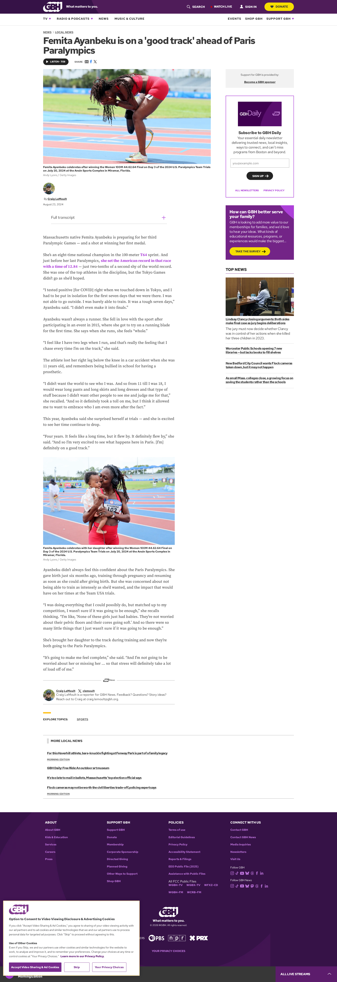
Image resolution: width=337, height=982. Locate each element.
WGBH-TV (175, 885)
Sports (82, 719)
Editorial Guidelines (181, 837)
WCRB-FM (194, 892)
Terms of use (176, 830)
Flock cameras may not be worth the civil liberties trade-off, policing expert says (101, 787)
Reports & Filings (179, 859)
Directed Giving (117, 859)
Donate (282, 7)
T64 (143, 255)
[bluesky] (247, 873)
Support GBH (278, 19)
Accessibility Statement (184, 852)
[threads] (252, 873)
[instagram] (232, 873)
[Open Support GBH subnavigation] (293, 19)
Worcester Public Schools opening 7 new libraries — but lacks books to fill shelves (254, 350)
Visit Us (235, 859)
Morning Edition (58, 759)
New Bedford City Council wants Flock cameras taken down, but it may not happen (259, 365)
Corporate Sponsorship (122, 852)
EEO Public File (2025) (183, 866)
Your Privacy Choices (168, 951)
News (104, 19)
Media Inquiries (240, 844)
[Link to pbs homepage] (156, 938)
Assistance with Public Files (186, 873)
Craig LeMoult (57, 199)
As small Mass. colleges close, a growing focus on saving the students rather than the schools (259, 380)
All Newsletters (247, 190)
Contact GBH (239, 830)
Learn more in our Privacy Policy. (82, 956)
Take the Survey (248, 251)
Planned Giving (117, 866)
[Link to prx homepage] (199, 938)
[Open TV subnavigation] (50, 19)
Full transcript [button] (63, 217)
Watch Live (223, 7)
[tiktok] (237, 873)
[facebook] (257, 873)
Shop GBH (254, 19)
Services (50, 844)
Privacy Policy (274, 190)
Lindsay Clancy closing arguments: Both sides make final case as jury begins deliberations (257, 321)
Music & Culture (129, 19)
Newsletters (238, 852)
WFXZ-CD (211, 885)
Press (48, 859)
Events (234, 19)
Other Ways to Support (122, 873)
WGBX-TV (193, 885)
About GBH (52, 830)
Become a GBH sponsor (260, 82)
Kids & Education (56, 837)
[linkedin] (261, 873)
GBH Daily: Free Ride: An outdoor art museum (78, 768)
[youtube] (242, 873)
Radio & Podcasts (73, 19)
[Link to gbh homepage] (52, 6)
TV (45, 19)
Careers (50, 852)
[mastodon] (252, 886)
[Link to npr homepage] (177, 938)
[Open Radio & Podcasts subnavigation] (92, 19)
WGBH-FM (175, 892)
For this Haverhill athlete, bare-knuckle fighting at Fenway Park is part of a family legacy (107, 753)
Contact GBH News (243, 837)
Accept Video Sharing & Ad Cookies (35, 967)
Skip (77, 967)
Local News (64, 32)
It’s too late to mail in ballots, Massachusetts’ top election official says (94, 778)
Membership (115, 844)
